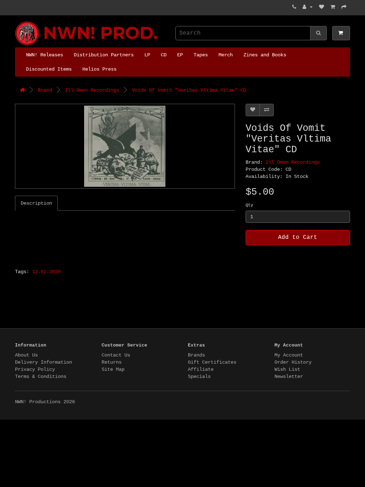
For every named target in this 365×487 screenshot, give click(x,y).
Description (36, 203)
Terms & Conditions (40, 376)
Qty (249, 205)
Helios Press (99, 69)
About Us (26, 355)
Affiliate (201, 369)
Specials (199, 376)
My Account (288, 355)
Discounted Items (49, 69)
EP (180, 55)
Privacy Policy (35, 369)
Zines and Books (264, 55)
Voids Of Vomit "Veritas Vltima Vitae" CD (189, 90)
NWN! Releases (44, 55)
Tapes (201, 55)
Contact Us (116, 355)
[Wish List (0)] (321, 7)
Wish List (287, 369)
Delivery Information (43, 362)
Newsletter (288, 376)
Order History (293, 362)
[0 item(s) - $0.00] (341, 33)
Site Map (113, 369)
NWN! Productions (18, 21)
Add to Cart (297, 237)
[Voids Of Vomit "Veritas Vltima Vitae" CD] (125, 146)
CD (163, 55)
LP (147, 55)
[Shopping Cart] (332, 7)
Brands (196, 355)
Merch (226, 55)
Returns (112, 362)
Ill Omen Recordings (92, 90)
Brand (45, 90)
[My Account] (308, 7)
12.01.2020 (46, 272)
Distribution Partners (104, 55)
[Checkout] (343, 7)
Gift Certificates (212, 362)
